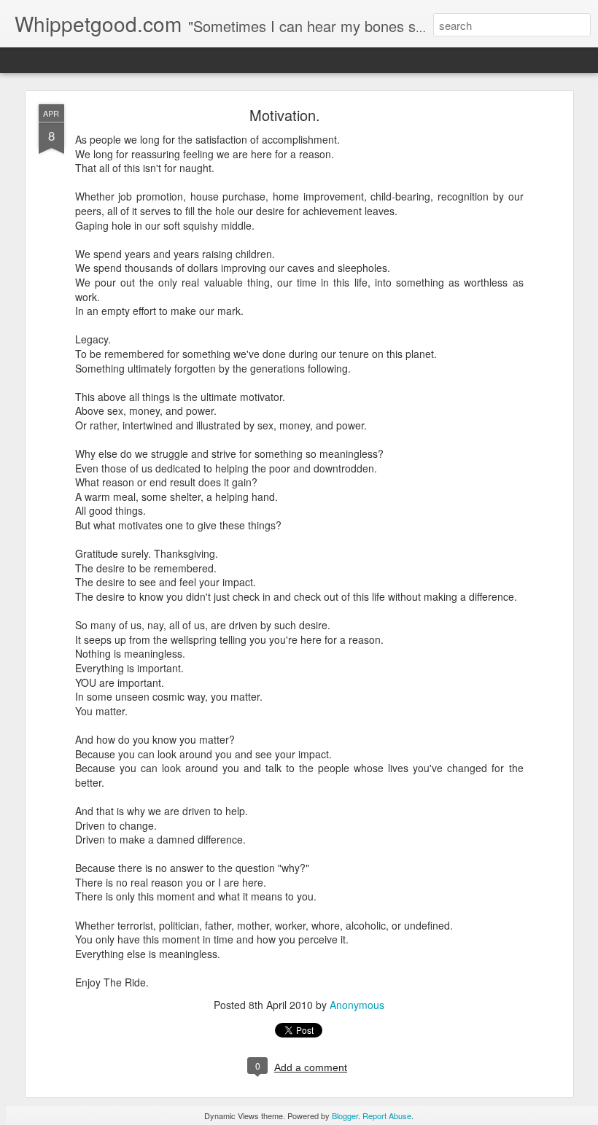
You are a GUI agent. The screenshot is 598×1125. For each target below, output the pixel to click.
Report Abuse (386, 1115)
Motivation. (284, 114)
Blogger (345, 1115)
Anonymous (357, 1004)
